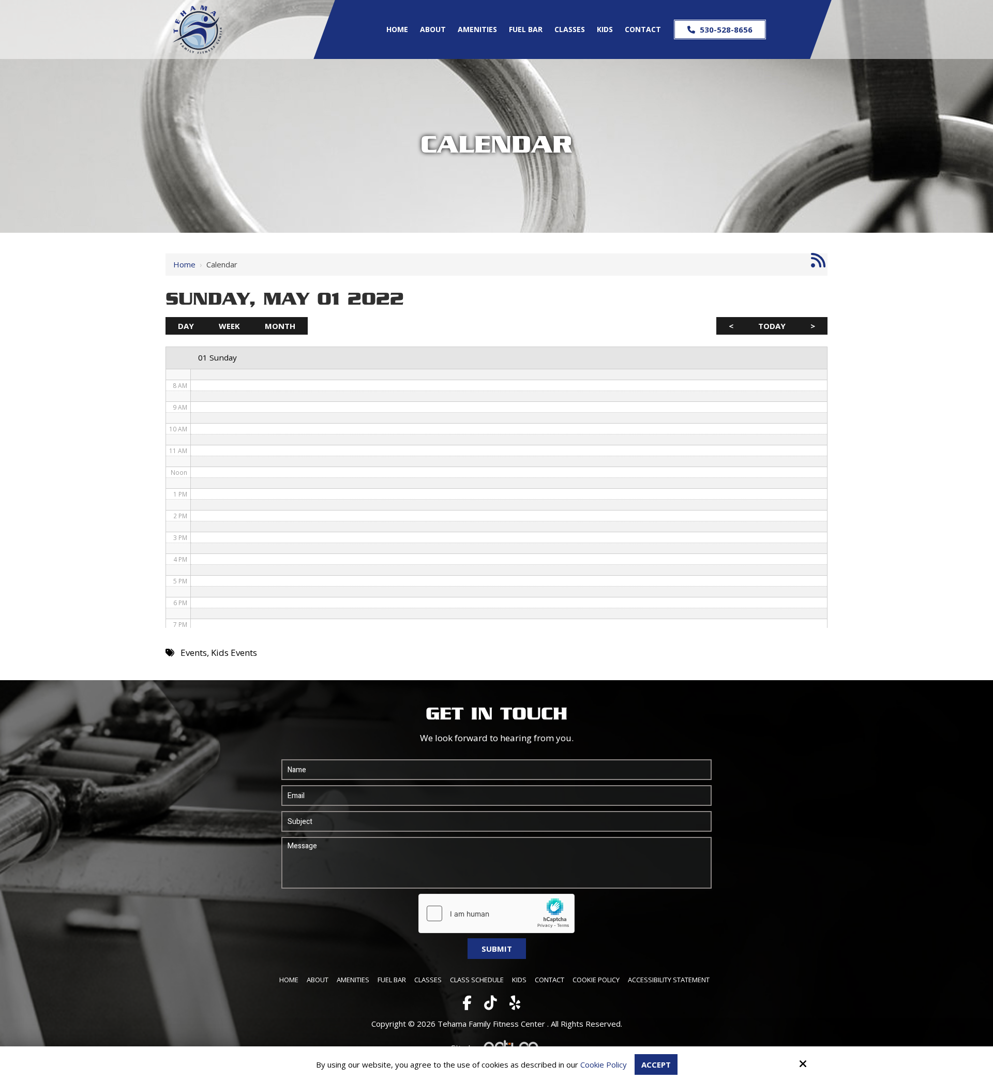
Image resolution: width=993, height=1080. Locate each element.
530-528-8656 (725, 29)
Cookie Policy (603, 1064)
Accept (656, 1064)
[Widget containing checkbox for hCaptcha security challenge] (496, 913)
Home (184, 264)
